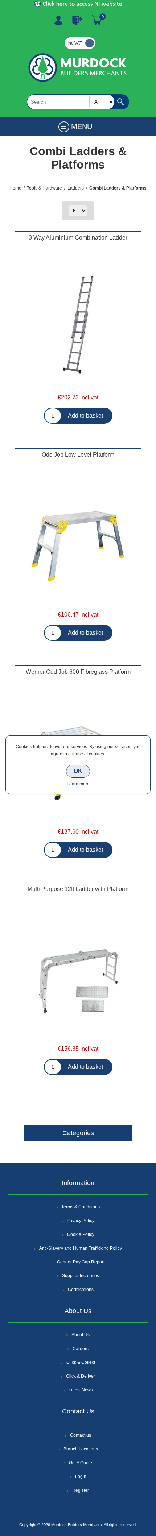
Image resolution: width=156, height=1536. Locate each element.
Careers (81, 1348)
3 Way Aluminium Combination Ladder (78, 237)
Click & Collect (80, 1362)
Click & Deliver (80, 1376)
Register (58, 20)
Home (15, 188)
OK (78, 771)
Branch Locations (80, 1449)
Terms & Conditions (80, 1206)
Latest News (81, 1389)
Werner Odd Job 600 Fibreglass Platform (78, 672)
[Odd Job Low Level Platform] (78, 543)
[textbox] (70, 102)
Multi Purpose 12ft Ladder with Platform (78, 889)
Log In (77, 20)
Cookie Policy (80, 1234)
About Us (80, 1334)
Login (80, 1476)
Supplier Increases (80, 1275)
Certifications (81, 1289)
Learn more (78, 783)
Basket (96, 20)
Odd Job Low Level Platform (78, 455)
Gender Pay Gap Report (80, 1262)
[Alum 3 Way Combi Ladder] (78, 325)
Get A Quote (80, 1462)
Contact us (80, 1435)
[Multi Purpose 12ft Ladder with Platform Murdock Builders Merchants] (78, 977)
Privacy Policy (80, 1220)
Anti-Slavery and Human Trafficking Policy (80, 1248)
